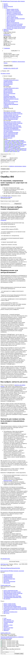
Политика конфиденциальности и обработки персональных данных (12, 637)
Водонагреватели (8, 577)
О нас (5, 618)
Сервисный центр (11, 16)
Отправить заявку (8, 65)
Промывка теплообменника (14, 11)
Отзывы (6, 623)
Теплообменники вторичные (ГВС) (13, 597)
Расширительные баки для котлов (12, 596)
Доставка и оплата (5, 73)
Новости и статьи (8, 29)
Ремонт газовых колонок (13, 10)
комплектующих (8, 480)
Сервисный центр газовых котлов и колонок (15, 607)
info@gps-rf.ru (7, 34)
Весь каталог (7, 582)
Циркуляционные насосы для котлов (13, 593)
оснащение (3, 220)
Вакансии (6, 630)
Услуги (5, 7)
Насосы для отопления (9, 581)
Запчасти (6, 5)
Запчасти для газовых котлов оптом (16, 28)
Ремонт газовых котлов (12, 9)
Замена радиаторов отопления (14, 25)
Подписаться (18, 203)
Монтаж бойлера (11, 20)
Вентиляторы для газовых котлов (12, 592)
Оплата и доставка (8, 627)
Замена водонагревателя (13, 22)
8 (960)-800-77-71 (5, 158)
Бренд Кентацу (7, 619)
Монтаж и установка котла (10, 611)
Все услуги (6, 613)
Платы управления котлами (11, 590)
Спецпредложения (8, 622)
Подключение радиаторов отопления (16, 26)
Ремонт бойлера (11, 21)
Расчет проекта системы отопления (16, 18)
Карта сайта (7, 629)
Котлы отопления (8, 574)
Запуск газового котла (12, 17)
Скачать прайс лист (6, 585)
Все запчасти (7, 598)
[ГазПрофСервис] (5, 558)
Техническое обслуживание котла (12, 606)
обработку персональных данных (17, 166)
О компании (7, 48)
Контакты (6, 30)
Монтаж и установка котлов (14, 13)
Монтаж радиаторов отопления (15, 24)
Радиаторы (6, 580)
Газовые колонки (8, 576)
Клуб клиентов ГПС (6, 570)
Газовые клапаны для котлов (11, 594)
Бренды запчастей (8, 6)
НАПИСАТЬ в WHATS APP (11, 68)
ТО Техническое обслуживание (15, 14)
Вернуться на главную (6, 197)
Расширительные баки (9, 578)
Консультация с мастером (17, 570)
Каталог (6, 3)
